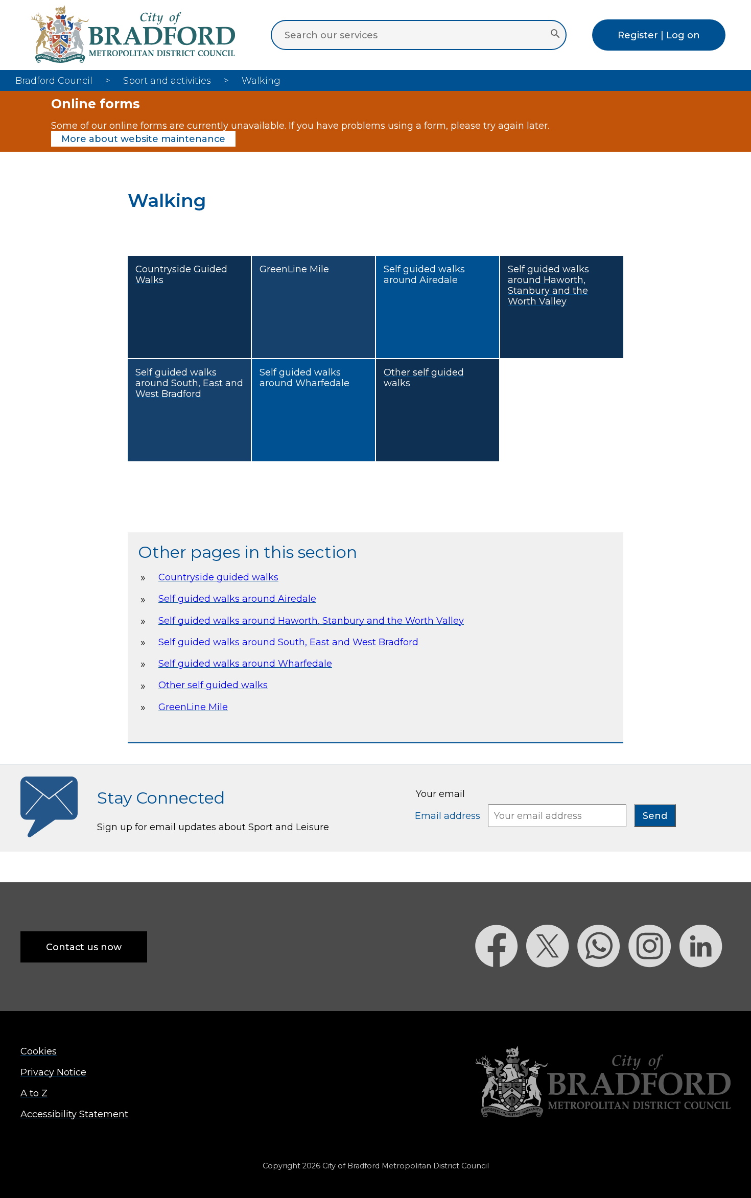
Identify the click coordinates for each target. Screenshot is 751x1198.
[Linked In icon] (705, 985)
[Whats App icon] (602, 985)
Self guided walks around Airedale (237, 598)
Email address (449, 815)
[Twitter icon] (551, 985)
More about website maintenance (143, 138)
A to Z (34, 1093)
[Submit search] (555, 35)
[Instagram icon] (653, 985)
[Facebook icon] (500, 985)
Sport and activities (167, 80)
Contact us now (84, 947)
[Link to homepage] (603, 1083)
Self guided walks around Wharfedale (245, 663)
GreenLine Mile (193, 706)
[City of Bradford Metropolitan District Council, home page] (133, 59)
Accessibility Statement (74, 1114)
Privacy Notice (53, 1072)
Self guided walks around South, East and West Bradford (288, 642)
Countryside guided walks (218, 577)
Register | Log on (659, 35)
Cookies (38, 1051)
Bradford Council (53, 80)
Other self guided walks (213, 684)
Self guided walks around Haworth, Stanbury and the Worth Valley (311, 620)
